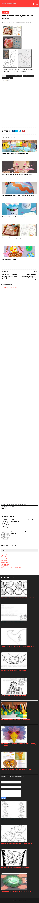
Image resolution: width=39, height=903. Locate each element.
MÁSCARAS (4, 560)
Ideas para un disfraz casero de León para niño (16, 769)
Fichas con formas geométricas (11, 819)
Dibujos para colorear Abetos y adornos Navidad (16, 843)
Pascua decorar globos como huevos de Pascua (18, 195)
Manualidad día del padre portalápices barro (15, 720)
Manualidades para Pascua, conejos (14, 217)
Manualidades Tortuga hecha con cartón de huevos (17, 891)
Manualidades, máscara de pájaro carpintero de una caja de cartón (19, 744)
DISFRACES (4, 557)
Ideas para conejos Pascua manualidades (15, 153)
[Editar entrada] (6, 80)
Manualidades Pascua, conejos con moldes (16, 238)
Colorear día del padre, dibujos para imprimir (15, 867)
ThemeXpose (22, 901)
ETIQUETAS (4, 566)
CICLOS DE (4, 558)
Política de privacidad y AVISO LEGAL (11, 568)
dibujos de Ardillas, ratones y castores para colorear (18, 598)
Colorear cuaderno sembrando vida (12, 622)
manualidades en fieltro (17, 76)
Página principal (5, 555)
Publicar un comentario (10, 288)
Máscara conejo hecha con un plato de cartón (17, 174)
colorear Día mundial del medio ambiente (14, 670)
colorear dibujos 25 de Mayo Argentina (13, 695)
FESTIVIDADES (5, 564)
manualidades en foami (28, 76)
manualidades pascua (7, 78)
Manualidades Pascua (9, 259)
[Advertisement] (19, 105)
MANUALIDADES (6, 562)
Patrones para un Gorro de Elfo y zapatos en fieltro (18, 646)
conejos (5, 12)
